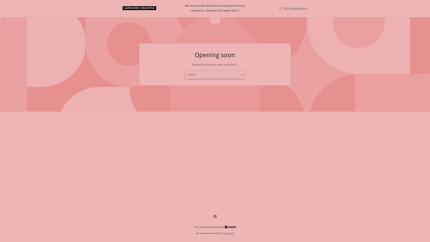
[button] (293, 8)
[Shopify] (230, 227)
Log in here (228, 233)
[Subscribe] (241, 74)
